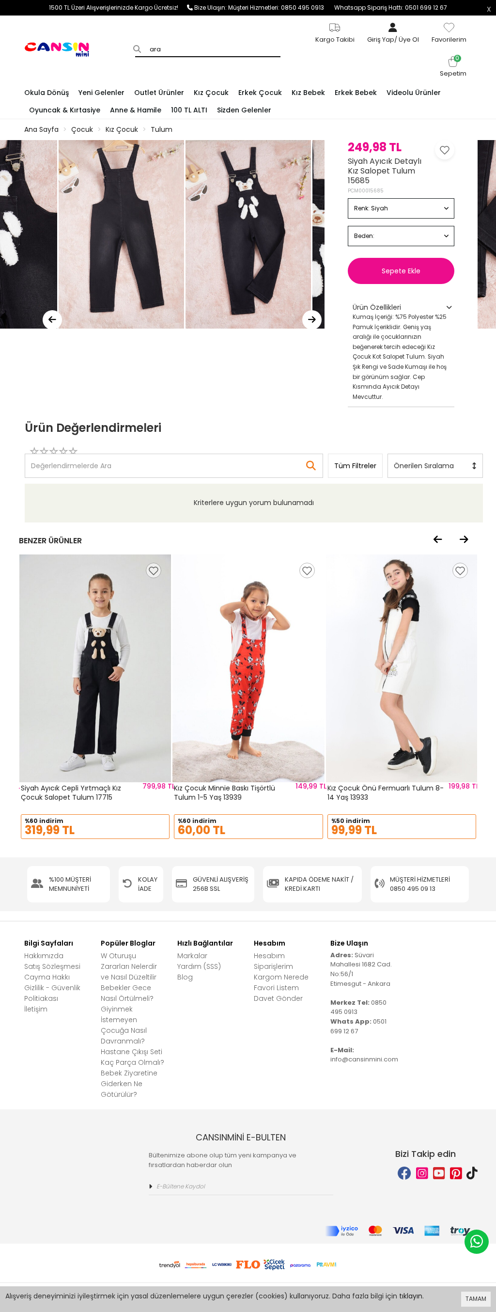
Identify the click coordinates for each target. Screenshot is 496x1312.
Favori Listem (276, 988)
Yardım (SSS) (199, 966)
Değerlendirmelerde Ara (71, 461)
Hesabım (269, 956)
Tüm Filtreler (355, 466)
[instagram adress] (422, 1174)
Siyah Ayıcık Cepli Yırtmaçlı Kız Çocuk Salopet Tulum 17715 (71, 793)
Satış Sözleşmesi (52, 966)
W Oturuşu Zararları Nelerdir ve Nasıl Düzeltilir (129, 966)
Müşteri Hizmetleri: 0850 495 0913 (281, 7)
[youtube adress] (439, 1174)
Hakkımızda (43, 956)
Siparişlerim (273, 966)
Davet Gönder (278, 998)
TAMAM (475, 1299)
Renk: (371, 208)
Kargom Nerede (281, 977)
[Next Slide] (312, 320)
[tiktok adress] (472, 1174)
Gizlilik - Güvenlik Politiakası (52, 993)
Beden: (364, 236)
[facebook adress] (404, 1174)
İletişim (35, 1009)
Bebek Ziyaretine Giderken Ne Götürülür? (129, 1083)
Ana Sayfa (41, 129)
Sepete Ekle (401, 271)
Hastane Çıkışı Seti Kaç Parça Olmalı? (132, 1057)
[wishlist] (153, 570)
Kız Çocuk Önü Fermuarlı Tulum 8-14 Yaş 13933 (385, 793)
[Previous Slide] (52, 320)
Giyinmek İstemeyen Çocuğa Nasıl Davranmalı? (124, 1025)
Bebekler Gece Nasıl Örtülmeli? (127, 993)
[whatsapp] (477, 1242)
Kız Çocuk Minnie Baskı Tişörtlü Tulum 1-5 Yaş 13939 (224, 793)
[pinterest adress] (456, 1174)
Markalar (192, 956)
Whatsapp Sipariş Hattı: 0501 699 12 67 (390, 7)
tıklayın (410, 1296)
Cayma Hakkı (47, 977)
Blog (185, 977)
